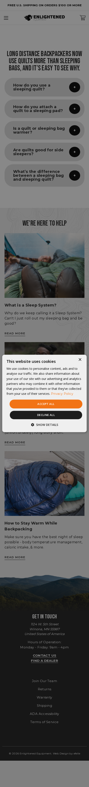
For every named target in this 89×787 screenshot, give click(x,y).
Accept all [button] (45, 404)
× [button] (79, 359)
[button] (44, 425)
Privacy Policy (62, 394)
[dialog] (44, 393)
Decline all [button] (46, 415)
